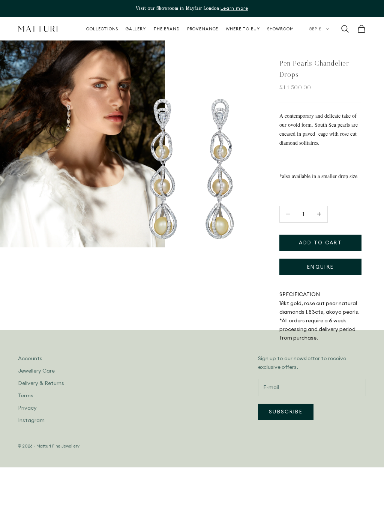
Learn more (234, 8)
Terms (25, 395)
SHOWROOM (280, 28)
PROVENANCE (203, 28)
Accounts (30, 358)
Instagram (31, 420)
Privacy (27, 407)
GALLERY (136, 28)
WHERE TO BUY (243, 28)
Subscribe (286, 412)
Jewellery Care (36, 370)
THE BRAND (166, 28)
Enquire (320, 267)
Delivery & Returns (41, 383)
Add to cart (320, 243)
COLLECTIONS (102, 28)
